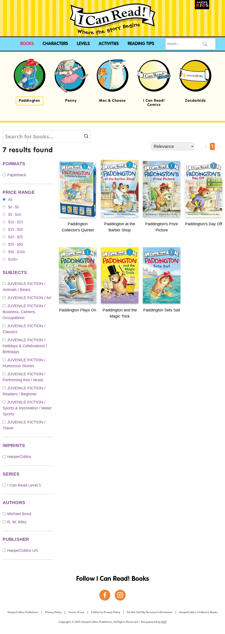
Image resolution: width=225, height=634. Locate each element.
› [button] (219, 147)
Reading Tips (141, 44)
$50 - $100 (16, 252)
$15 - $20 (15, 229)
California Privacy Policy (105, 612)
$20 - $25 (15, 237)
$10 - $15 (15, 222)
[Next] (211, 83)
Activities (109, 44)
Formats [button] (14, 163)
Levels (83, 44)
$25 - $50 (15, 244)
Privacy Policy (53, 612)
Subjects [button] (15, 272)
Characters (55, 44)
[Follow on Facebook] (104, 595)
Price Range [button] (19, 192)
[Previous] (13, 83)
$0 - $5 (13, 207)
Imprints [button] (14, 445)
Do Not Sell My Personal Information (149, 612)
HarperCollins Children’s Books (198, 612)
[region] (112, 86)
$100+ (13, 259)
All (10, 200)
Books (27, 44)
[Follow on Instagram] (120, 595)
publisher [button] (16, 539)
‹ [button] (205, 147)
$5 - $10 (14, 214)
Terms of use (76, 612)
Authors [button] (14, 502)
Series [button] (11, 474)
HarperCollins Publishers (22, 612)
